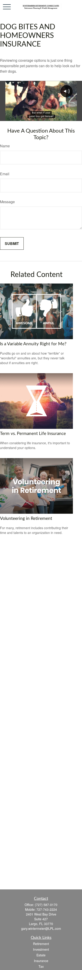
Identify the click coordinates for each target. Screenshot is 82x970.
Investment (41, 949)
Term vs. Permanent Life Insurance (33, 434)
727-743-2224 (46, 909)
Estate (41, 955)
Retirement (41, 943)
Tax (41, 966)
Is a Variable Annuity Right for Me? (33, 344)
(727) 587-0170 (46, 904)
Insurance (41, 960)
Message (7, 201)
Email (4, 173)
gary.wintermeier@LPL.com (41, 928)
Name (5, 145)
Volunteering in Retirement (26, 518)
